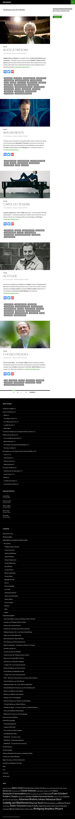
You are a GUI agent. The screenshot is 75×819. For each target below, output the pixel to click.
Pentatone (51, 803)
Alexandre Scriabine (7, 788)
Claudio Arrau (47, 791)
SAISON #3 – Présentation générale (14, 740)
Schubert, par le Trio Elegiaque (12, 697)
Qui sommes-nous (8, 533)
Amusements (13, 132)
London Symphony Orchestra (24, 87)
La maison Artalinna (8, 467)
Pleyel (39, 382)
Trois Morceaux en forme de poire (14, 384)
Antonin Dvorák (39, 788)
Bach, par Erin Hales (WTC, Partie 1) (14, 658)
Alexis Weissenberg (23, 160)
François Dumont (10, 550)
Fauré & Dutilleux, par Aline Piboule (14, 681)
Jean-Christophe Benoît (33, 310)
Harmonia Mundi (34, 163)
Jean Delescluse (9, 165)
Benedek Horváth (9, 579)
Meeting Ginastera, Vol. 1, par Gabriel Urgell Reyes (18, 632)
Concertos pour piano (22, 80)
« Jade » (6, 609)
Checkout (5, 773)
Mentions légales (7, 537)
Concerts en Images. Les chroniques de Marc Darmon (18, 431)
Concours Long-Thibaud (22, 306)
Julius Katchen (9, 87)
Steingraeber (36, 234)
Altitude (10, 276)
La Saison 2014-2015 (9, 727)
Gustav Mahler (32, 796)
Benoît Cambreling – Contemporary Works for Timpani (19, 645)
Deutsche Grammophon (14, 793)
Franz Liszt (42, 82)
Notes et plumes (8, 464)
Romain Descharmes (10, 560)
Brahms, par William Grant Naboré (13, 694)
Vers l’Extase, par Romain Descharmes (14, 642)
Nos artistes (7, 543)
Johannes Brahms (33, 84)
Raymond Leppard (31, 91)
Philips (56, 803)
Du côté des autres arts (10, 421)
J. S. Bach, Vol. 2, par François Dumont (14, 674)
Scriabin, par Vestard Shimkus (11, 756)
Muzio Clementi (9, 234)
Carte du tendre (16, 204)
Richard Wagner (6, 806)
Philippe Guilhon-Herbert (12, 547)
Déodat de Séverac (37, 306)
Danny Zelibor (9, 599)
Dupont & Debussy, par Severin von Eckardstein (17, 701)
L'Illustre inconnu (8, 461)
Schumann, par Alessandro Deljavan (14, 661)
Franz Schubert (60, 793)
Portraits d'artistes (9, 448)
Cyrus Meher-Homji (36, 80)
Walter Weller (9, 93)
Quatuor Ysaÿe (19, 91)
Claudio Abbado (39, 791)
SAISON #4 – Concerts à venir (12, 737)
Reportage (7, 428)
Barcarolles (8, 78)
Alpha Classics (9, 230)
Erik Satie (13, 82)
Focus (5, 46)
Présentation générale (10, 724)
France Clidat (30, 380)
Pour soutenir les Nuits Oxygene (13, 730)
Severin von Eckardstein (11, 596)
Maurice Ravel (26, 89)
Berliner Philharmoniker (61, 788)
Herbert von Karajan (58, 796)
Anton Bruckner (29, 788)
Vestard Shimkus (9, 556)
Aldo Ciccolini (9, 304)
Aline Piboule (8, 566)
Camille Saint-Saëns (29, 78)
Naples (42, 313)
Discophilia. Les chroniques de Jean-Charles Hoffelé (17, 451)
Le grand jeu (6, 496)
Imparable (6, 515)
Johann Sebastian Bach (49, 799)
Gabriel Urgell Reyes (10, 553)
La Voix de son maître (21, 313)
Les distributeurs (7, 747)
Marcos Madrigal (9, 586)
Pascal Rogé (36, 89)
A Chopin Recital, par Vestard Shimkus (14, 704)
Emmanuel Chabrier (10, 308)
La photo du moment (9, 480)
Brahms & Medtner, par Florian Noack (14, 668)
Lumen (17, 165)
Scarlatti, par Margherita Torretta (12, 763)
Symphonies (6, 809)
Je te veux (20, 232)
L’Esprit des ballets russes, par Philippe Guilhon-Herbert (19, 619)
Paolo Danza (8, 315)
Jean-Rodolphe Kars (20, 84)
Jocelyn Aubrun (9, 569)
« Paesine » (7, 606)
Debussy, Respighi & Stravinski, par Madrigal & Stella (17, 753)
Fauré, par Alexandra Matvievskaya (14, 710)
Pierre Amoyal (9, 91)
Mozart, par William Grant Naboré (13, 691)
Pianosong (25, 165)
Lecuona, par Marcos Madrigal (12, 651)
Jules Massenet (9, 313)
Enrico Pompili (9, 602)
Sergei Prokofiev (33, 806)
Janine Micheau (20, 310)
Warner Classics (15, 809)
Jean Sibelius (14, 799)
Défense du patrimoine (9, 435)
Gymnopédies (8, 382)
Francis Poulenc (32, 82)
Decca (6, 82)
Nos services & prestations (10, 717)
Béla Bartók (17, 78)
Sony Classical (56, 806)
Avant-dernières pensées (37, 160)
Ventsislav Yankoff (20, 315)
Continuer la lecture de (22, 67)
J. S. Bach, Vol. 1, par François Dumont (14, 665)
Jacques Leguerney (10, 232)
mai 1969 (18, 89)
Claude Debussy (9, 80)
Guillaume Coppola (28, 230)
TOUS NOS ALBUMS (8, 615)
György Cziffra (9, 310)
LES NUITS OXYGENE (9, 720)
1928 (6, 380)
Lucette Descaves (39, 87)
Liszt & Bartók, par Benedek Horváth (14, 671)
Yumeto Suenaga (7, 750)
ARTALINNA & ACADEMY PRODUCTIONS (15, 540)
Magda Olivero (9, 89)
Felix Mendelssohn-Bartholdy (36, 794)
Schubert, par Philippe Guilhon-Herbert (15, 622)
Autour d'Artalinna (8, 412)
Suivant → (33, 392)
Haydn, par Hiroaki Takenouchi (12, 635)
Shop (4, 766)
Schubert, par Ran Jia (10, 648)
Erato (6, 163)
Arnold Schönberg (52, 788)
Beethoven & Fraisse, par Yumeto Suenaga (15, 714)
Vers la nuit (6, 510)
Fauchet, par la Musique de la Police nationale (17, 628)
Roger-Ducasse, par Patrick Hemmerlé (14, 760)
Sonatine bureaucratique (23, 234)
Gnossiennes (40, 380)
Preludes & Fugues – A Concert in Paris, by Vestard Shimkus (21, 707)
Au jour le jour (8, 474)
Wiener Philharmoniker (27, 809)
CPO (51, 791)
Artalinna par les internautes (12, 471)
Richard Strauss (64, 803)
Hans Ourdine (40, 230)
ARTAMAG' (7, 2)
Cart (4, 769)
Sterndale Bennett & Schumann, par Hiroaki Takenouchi (19, 687)
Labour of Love (7, 501)
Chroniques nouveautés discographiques (15, 444)
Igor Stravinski (7, 799)
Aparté (46, 788)
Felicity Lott (21, 82)
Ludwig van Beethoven (16, 802)
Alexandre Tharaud (10, 160)
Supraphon (64, 806)
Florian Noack (9, 576)
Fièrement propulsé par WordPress (11, 816)
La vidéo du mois (8, 425)
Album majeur (7, 506)
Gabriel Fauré (8, 84)
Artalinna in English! (8, 408)
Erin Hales (7, 589)
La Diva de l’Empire (30, 232)
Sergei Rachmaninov (45, 806)
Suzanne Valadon (10, 237)
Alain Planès (13, 380)
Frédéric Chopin (10, 796)
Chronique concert (9, 418)
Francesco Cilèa (30, 308)
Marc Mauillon (30, 382)
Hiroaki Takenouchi (10, 563)
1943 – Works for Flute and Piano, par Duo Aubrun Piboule (20, 678)
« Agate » (6, 612)
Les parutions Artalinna (10, 484)
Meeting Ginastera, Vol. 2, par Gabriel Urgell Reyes (18, 684)
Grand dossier (8, 458)
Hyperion (66, 797)
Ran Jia (7, 583)
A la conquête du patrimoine (12, 438)
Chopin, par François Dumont (12, 625)
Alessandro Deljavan (10, 592)
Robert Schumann (18, 805)
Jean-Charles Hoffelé (20, 53)
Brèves (6, 415)
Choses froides (15, 354)
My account (6, 776)
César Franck (32, 304)
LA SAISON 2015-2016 (10, 733)
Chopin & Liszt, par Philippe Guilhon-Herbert (16, 655)
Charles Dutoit (41, 78)
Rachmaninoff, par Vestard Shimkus (14, 638)
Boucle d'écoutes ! (9, 441)
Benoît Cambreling (10, 573)
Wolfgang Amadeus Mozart (23, 93)
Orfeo (45, 803)
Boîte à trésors (15, 50)
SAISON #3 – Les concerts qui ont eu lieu (15, 743)
